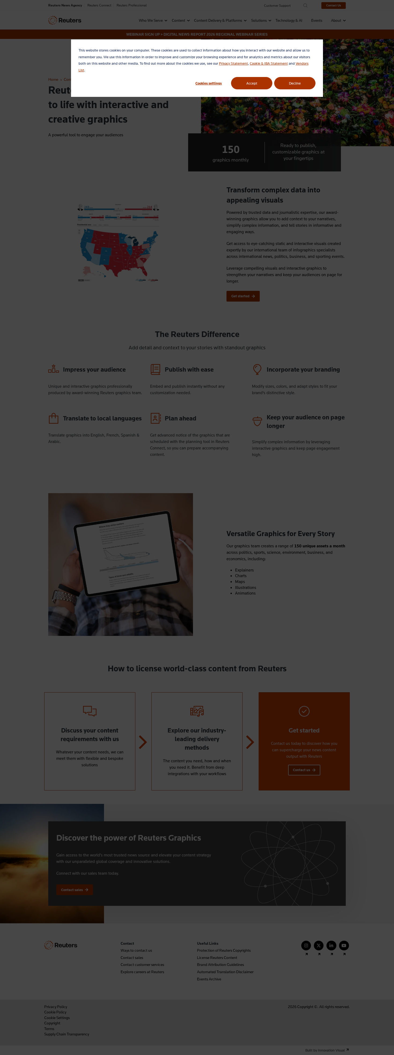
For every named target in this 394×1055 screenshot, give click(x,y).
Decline (295, 83)
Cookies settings (208, 83)
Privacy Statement (233, 63)
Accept (251, 83)
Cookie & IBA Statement (269, 63)
